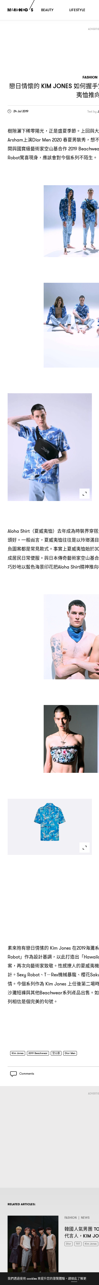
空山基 (56, 1053)
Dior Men (70, 1053)
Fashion (89, 77)
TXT (78, 1244)
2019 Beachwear (37, 1053)
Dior (68, 1244)
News (85, 1218)
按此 (74, 1278)
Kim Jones (18, 1053)
